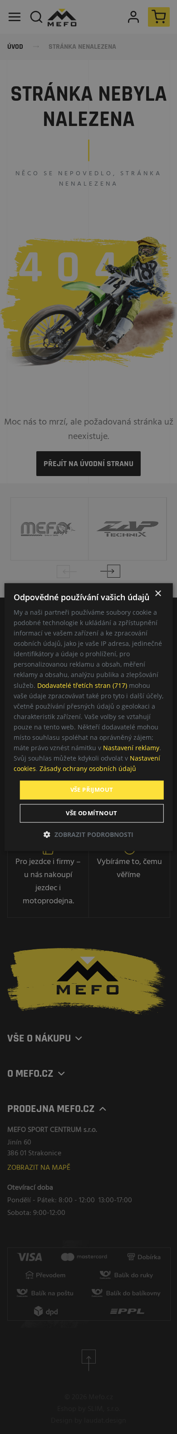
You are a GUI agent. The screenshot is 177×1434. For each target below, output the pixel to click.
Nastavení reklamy (131, 747)
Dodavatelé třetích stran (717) (82, 685)
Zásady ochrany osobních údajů (87, 769)
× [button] (157, 593)
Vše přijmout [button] (91, 790)
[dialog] (89, 717)
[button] (88, 834)
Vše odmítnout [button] (91, 813)
